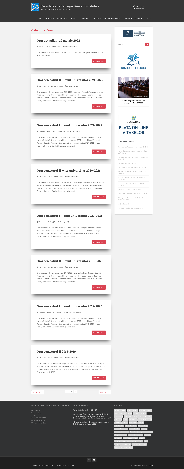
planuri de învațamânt (121, 432)
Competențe (119, 416)
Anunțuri (123, 413)
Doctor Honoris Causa (145, 420)
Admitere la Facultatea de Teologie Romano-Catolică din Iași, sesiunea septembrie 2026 (91, 423)
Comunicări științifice (131, 416)
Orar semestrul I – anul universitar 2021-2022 (69, 125)
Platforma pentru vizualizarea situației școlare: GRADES (133, 102)
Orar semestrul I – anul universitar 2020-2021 (69, 216)
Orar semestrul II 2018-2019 (56, 351)
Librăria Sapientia (123, 204)
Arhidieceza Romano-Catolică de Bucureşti (132, 194)
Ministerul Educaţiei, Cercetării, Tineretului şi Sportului (133, 172)
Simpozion (118, 438)
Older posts (104, 392)
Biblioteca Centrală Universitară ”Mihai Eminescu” (131, 184)
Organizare (61, 18)
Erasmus (117, 423)
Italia (139, 426)
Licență (145, 426)
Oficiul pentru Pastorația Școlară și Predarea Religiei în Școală (133, 199)
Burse (130, 413)
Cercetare (96, 18)
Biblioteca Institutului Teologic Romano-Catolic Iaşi (131, 178)
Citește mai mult (98, 61)
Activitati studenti (120, 410)
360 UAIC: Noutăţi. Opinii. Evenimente (130, 208)
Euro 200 (124, 423)
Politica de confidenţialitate (43, 465)
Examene (141, 423)
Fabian (147, 465)
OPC (73, 465)
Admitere (85, 18)
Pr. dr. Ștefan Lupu (60, 131)
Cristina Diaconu (56, 47)
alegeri (149, 410)
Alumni (137, 18)
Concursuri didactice (145, 416)
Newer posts (38, 392)
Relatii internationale (111, 18)
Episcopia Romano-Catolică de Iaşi (130, 190)
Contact (148, 18)
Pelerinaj (144, 429)
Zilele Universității (125, 444)
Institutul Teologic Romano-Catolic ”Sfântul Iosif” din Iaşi (132, 152)
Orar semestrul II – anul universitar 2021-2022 (70, 80)
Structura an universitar (130, 438)
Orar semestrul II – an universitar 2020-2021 (68, 170)
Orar (138, 429)
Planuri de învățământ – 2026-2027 (85, 410)
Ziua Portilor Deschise (139, 444)
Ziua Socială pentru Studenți (123, 447)
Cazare (136, 413)
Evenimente (128, 18)
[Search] (147, 44)
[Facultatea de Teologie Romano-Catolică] (35, 7)
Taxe (145, 441)
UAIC (116, 444)
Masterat (132, 429)
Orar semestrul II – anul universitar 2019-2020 (70, 261)
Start (40, 18)
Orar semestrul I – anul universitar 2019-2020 (69, 306)
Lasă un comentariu (71, 47)
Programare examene (145, 432)
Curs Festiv (118, 420)
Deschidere (132, 420)
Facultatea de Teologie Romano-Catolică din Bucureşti (133, 158)
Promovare (139, 435)
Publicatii (147, 435)
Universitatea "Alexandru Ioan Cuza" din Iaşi (56, 9)
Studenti (73, 18)
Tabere (140, 441)
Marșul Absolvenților (121, 429)
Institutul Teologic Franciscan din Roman (132, 167)
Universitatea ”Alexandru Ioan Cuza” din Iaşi (133, 147)
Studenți (141, 438)
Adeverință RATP (132, 410)
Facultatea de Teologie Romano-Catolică (70, 6)
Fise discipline (119, 426)
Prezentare (48, 18)
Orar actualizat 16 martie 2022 (58, 40)
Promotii (131, 435)
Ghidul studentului (130, 426)
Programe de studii (121, 435)
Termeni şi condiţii (62, 465)
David (151, 465)
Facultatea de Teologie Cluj (127, 163)
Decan (125, 420)
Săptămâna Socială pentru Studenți (125, 441)
